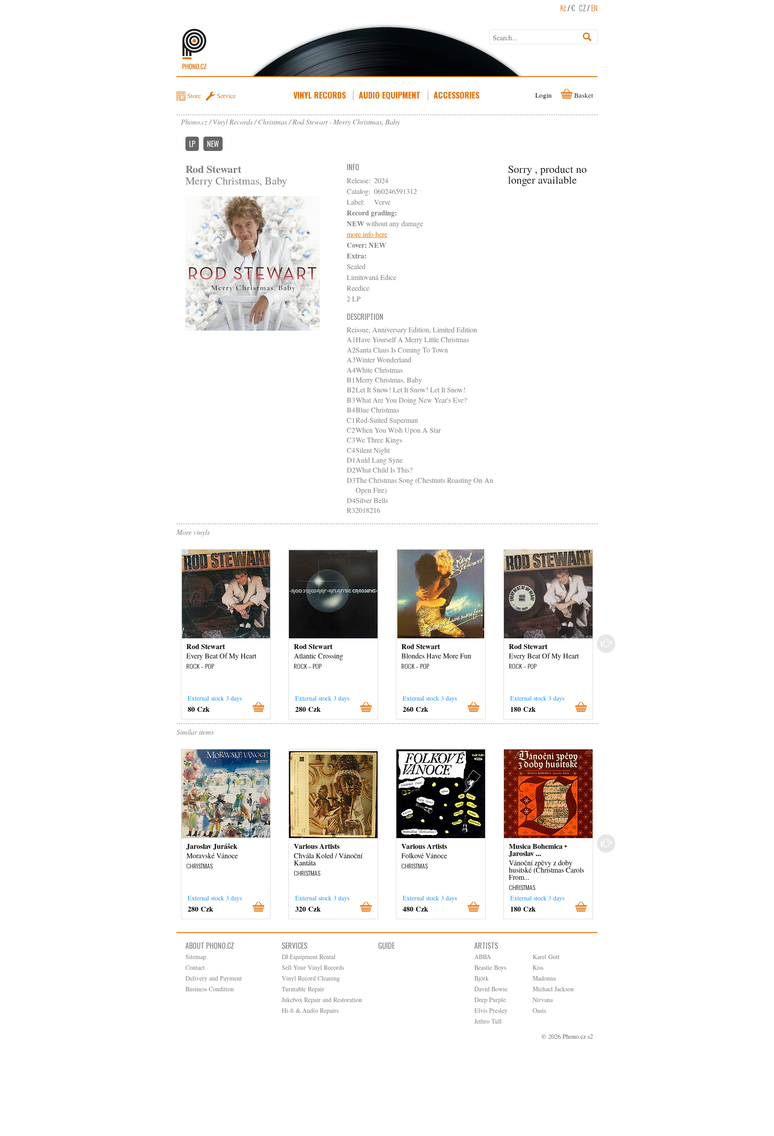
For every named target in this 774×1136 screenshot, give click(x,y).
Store (194, 95)
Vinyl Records (319, 95)
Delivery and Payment (213, 978)
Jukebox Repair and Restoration (322, 999)
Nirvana (543, 999)
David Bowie (490, 989)
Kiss (538, 967)
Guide (386, 945)
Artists (486, 945)
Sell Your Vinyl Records (313, 967)
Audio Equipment (390, 95)
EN (594, 8)
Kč (563, 8)
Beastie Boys (490, 967)
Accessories (456, 95)
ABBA (482, 956)
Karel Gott (546, 956)
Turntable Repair (303, 989)
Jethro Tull (488, 1021)
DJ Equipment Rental (308, 956)
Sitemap (195, 956)
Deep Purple (490, 999)
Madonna (544, 978)
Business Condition (209, 989)
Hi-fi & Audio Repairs (310, 1010)
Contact (195, 967)
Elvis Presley (490, 1010)
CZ (582, 8)
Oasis (539, 1010)
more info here (367, 234)
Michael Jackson (553, 989)
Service (226, 95)
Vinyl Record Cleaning (311, 978)
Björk (481, 978)
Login (543, 94)
